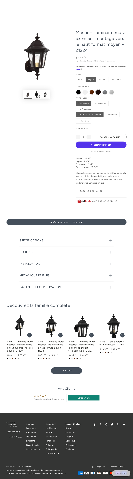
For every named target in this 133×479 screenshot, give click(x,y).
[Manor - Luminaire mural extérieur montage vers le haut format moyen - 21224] (51, 325)
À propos (30, 424)
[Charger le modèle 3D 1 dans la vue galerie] (36, 95)
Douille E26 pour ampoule (89, 115)
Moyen (91, 80)
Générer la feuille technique (66, 222)
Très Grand (115, 80)
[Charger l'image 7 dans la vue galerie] (45, 95)
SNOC (15, 466)
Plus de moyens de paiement (101, 151)
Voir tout (66, 371)
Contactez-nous (13, 432)
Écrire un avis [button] (84, 398)
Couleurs (69, 449)
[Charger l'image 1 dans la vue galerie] (28, 95)
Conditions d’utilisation (39, 473)
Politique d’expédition (58, 473)
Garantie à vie (32, 445)
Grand (102, 80)
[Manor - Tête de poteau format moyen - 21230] (113, 325)
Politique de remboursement (51, 470)
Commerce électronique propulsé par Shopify (22, 470)
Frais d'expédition (83, 61)
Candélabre (112, 115)
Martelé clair (101, 104)
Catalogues (70, 445)
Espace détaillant (73, 424)
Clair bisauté (83, 104)
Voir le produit (29, 335)
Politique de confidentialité (18, 473)
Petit (80, 80)
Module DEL (83, 122)
